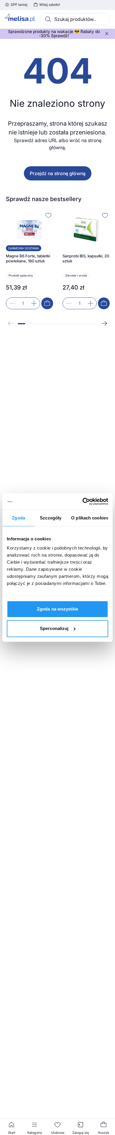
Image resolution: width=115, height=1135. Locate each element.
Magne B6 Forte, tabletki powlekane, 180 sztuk (28, 259)
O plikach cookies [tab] (89, 517)
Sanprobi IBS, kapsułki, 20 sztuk (86, 259)
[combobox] (75, 19)
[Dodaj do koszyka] (47, 303)
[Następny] (104, 323)
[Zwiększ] (34, 303)
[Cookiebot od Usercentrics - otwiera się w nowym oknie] (82, 501)
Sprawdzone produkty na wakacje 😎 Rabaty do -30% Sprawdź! (54, 33)
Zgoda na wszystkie (57, 608)
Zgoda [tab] (18, 517)
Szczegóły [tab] (50, 517)
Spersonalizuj (54, 628)
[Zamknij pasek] (106, 33)
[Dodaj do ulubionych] (48, 215)
